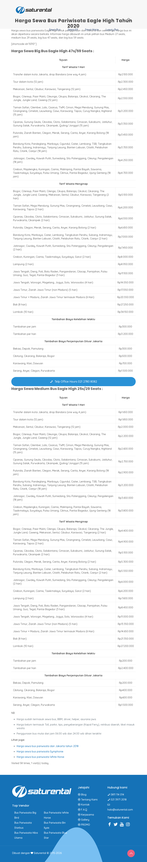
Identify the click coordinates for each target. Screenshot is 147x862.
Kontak (85, 804)
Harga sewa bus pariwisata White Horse (40, 757)
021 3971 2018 (119, 799)
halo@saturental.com (120, 809)
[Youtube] (123, 824)
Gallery (85, 819)
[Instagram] (129, 824)
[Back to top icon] (131, 853)
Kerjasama (87, 814)
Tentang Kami (89, 799)
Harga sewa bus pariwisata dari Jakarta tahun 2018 (48, 746)
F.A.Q (84, 809)
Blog (83, 794)
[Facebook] (110, 824)
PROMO (85, 824)
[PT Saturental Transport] (34, 10)
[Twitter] (116, 824)
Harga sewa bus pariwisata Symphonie (40, 751)
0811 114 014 (117, 794)
